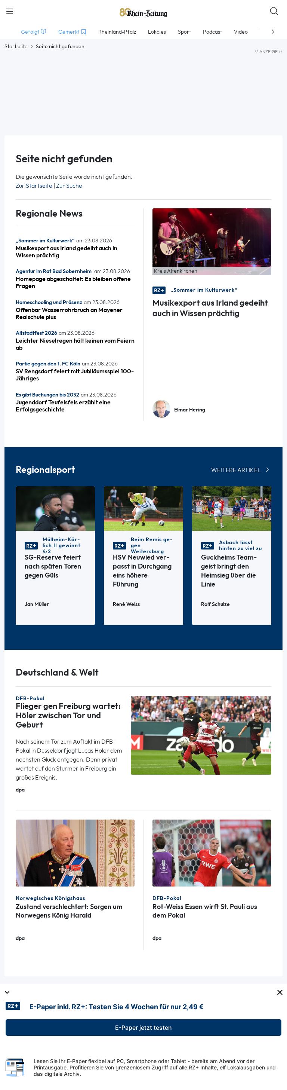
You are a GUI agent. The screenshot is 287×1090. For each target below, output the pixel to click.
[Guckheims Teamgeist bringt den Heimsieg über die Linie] (231, 508)
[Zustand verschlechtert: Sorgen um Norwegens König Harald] (75, 852)
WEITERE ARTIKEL (236, 470)
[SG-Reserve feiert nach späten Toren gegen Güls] (55, 508)
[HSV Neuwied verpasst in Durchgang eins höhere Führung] (143, 508)
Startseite (16, 46)
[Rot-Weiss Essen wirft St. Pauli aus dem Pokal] (211, 852)
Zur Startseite (34, 186)
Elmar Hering (189, 409)
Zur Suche (69, 186)
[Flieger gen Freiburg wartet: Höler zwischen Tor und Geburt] (201, 734)
